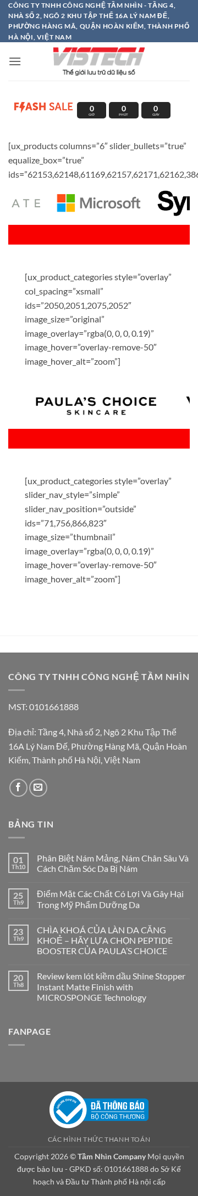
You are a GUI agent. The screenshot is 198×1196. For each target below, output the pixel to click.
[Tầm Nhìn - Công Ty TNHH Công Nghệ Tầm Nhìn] (99, 61)
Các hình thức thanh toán (99, 1139)
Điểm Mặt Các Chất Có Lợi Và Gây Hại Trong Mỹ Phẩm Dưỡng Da (110, 898)
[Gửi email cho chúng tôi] (38, 788)
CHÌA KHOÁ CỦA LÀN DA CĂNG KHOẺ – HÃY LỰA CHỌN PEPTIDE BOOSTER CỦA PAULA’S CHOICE (105, 940)
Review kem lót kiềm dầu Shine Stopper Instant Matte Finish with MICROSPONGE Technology (111, 986)
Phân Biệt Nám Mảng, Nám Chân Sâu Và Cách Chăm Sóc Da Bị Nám (113, 863)
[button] (14, 61)
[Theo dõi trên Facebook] (18, 788)
